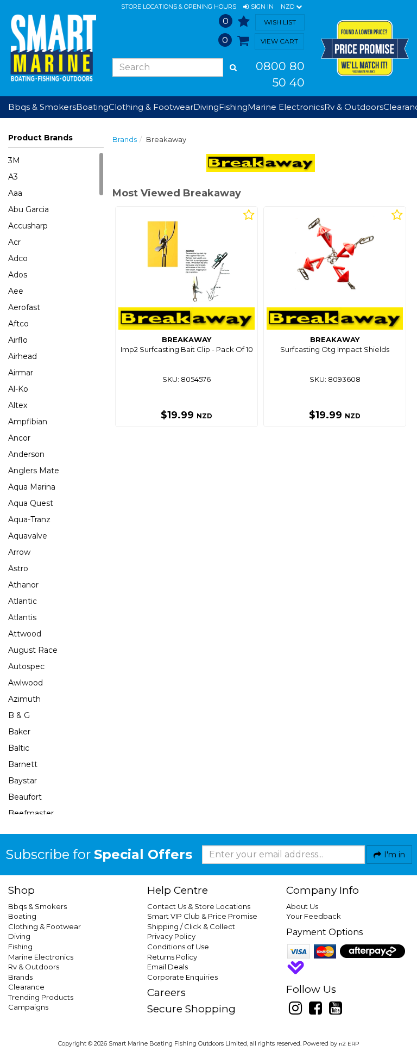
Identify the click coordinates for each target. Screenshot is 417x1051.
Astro (18, 568)
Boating (22, 916)
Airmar (20, 373)
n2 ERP (349, 1043)
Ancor (19, 438)
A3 (13, 177)
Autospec (26, 666)
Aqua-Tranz (29, 519)
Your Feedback (313, 916)
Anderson (26, 454)
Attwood (24, 634)
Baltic (18, 748)
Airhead (22, 356)
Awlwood (25, 683)
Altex (17, 405)
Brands (124, 139)
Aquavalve (27, 536)
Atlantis (22, 617)
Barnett (22, 764)
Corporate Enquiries (182, 977)
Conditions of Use (178, 946)
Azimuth (24, 699)
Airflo (18, 340)
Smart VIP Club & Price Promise (202, 916)
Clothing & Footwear (44, 926)
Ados (17, 275)
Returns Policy (172, 957)
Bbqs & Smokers (42, 107)
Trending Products (40, 997)
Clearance (26, 986)
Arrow (19, 552)
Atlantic (22, 601)
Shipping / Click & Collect (191, 926)
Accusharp (28, 226)
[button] (258, 7)
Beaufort (25, 797)
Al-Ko (18, 389)
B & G (19, 715)
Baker (19, 732)
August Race (33, 650)
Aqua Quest (30, 503)
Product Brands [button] (40, 138)
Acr (14, 242)
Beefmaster (31, 813)
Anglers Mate (33, 470)
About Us (302, 906)
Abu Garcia (28, 209)
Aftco (18, 324)
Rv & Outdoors (33, 966)
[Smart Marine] (52, 48)
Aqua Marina (31, 487)
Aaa (15, 193)
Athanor (23, 585)
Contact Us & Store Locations (198, 906)
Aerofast (24, 307)
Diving (19, 936)
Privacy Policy (171, 936)
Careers (166, 992)
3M (14, 160)
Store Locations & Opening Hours (178, 6)
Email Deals (167, 966)
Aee (15, 291)
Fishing (20, 946)
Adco (18, 258)
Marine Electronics (40, 957)
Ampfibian (27, 421)
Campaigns (28, 1007)
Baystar (22, 781)
